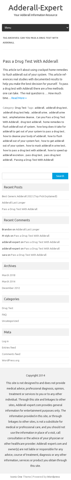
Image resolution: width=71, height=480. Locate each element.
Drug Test (20, 107)
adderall (39, 107)
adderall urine (39, 112)
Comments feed (11, 354)
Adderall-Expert (35, 7)
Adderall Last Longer (13, 202)
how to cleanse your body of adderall (24, 136)
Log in (5, 341)
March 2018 (8, 275)
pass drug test (34, 155)
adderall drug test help (16, 112)
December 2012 (11, 288)
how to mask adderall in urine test (45, 145)
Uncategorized (10, 320)
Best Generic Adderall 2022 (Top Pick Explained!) (29, 196)
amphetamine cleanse (21, 117)
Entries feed (9, 347)
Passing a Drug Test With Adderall (33, 159)
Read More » (19, 98)
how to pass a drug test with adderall (24, 150)
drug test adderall (31, 121)
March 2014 (8, 281)
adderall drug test (56, 107)
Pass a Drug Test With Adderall (30, 61)
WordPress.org (10, 360)
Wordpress (53, 476)
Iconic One (16, 476)
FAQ (4, 314)
